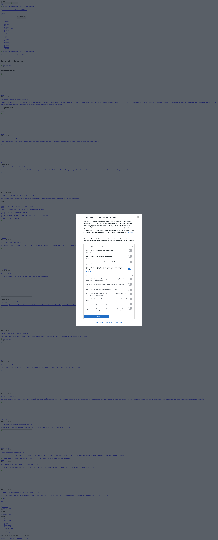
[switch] (130, 250)
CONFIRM (97, 316)
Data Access (109, 322)
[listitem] (109, 247)
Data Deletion (99, 322)
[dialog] (109, 270)
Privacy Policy (118, 322)
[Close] (138, 217)
